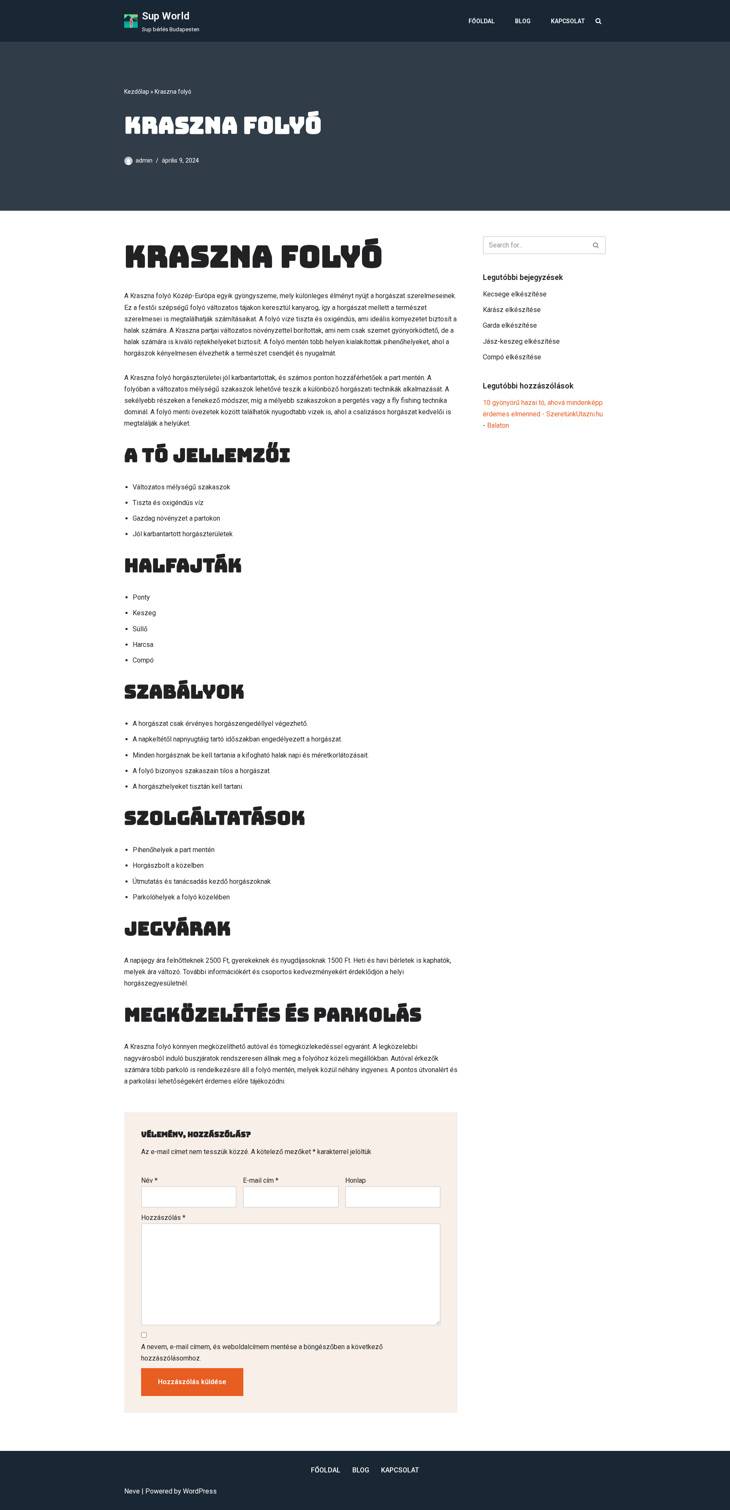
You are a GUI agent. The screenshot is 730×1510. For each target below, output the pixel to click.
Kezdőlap (136, 91)
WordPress (200, 1491)
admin (144, 160)
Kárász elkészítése (512, 310)
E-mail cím (260, 1180)
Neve (132, 1491)
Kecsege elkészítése (515, 294)
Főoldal (482, 21)
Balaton (498, 425)
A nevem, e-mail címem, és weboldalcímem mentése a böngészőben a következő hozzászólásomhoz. (262, 1352)
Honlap (355, 1180)
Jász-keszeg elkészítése (521, 341)
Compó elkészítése (512, 357)
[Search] (598, 21)
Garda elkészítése (510, 325)
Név (149, 1180)
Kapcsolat (568, 21)
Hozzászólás (163, 1218)
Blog (523, 21)
